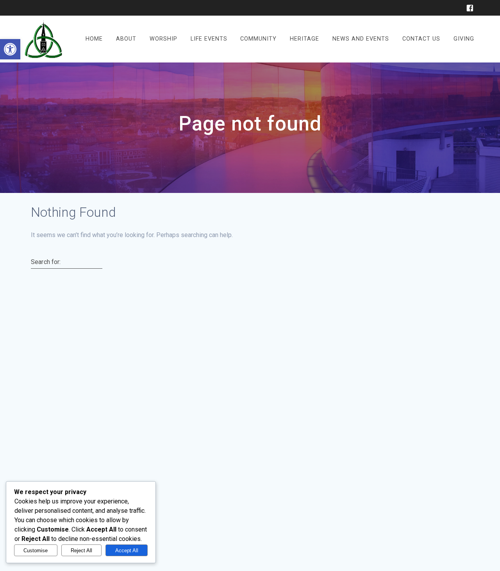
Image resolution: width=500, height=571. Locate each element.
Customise (35, 550)
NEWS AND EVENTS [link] (360, 39)
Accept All (126, 550)
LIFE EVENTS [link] (209, 39)
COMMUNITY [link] (258, 39)
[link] (10, 49)
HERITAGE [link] (304, 39)
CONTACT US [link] (421, 39)
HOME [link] (94, 39)
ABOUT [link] (126, 39)
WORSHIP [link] (163, 39)
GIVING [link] (464, 39)
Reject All (81, 550)
